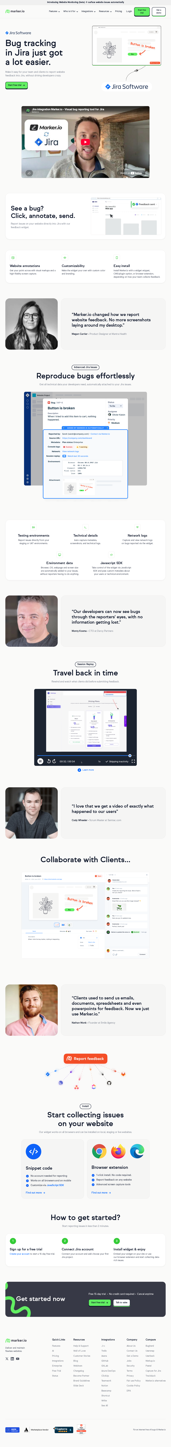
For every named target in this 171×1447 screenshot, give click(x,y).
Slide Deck (78, 1386)
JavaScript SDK (55, 1185)
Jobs (129, 1361)
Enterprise (57, 1366)
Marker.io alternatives (156, 1381)
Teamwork (106, 1381)
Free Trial (56, 1371)
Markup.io (150, 1361)
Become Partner (81, 1376)
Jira (103, 1346)
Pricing (118, 11)
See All (104, 1406)
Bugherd (150, 1346)
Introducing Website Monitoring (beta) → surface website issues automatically (85, 2)
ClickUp (105, 1376)
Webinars (77, 1366)
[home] (15, 11)
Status (55, 1376)
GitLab (104, 1366)
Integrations (57, 1361)
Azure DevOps (108, 1371)
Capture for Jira (153, 1371)
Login (129, 11)
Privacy (130, 1376)
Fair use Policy (134, 1381)
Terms (129, 1371)
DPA (129, 1391)
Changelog (78, 1371)
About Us (131, 1346)
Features (56, 1346)
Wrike (104, 1401)
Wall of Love (79, 1351)
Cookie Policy (133, 1386)
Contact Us (132, 1351)
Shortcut (105, 1396)
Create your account (20, 1254)
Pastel (148, 1366)
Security (131, 1366)
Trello (104, 1351)
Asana (104, 1356)
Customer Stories (81, 1356)
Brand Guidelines (81, 1381)
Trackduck (151, 1376)
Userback (150, 1356)
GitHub (104, 1361)
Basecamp (106, 1391)
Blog (75, 1361)
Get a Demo (132, 1356)
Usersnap (150, 1351)
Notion (104, 1386)
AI (53, 1351)
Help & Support (80, 1346)
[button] (54, 11)
